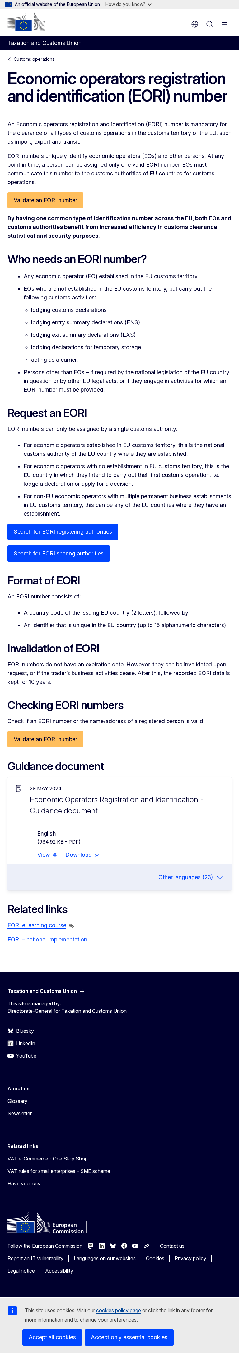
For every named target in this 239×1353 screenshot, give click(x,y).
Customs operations (34, 59)
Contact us (172, 1246)
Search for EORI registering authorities (63, 531)
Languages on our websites (105, 1258)
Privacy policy (190, 1258)
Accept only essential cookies (129, 1337)
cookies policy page (118, 1310)
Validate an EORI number (45, 200)
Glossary (17, 1101)
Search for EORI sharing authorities (59, 553)
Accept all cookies (52, 1337)
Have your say (23, 1183)
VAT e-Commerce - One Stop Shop (47, 1158)
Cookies (155, 1258)
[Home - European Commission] (26, 21)
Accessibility (59, 1271)
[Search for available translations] (71, 925)
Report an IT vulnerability (35, 1258)
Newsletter (19, 1113)
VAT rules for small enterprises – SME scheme (58, 1171)
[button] (47, 854)
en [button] (195, 24)
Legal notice (21, 1271)
